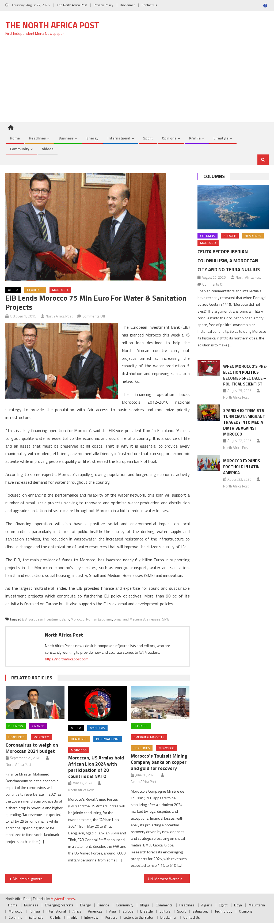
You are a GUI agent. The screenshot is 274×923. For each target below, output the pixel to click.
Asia (112, 911)
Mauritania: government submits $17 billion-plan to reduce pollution (32, 879)
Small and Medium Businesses (137, 619)
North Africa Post (59, 316)
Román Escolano (99, 619)
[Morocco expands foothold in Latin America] (208, 463)
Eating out (200, 911)
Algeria (206, 905)
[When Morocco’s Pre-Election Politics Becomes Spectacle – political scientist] (208, 368)
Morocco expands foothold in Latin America (241, 467)
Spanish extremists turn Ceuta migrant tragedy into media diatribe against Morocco (244, 422)
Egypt (223, 905)
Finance (38, 726)
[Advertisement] (137, 82)
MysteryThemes (63, 898)
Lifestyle (221, 138)
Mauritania (257, 905)
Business (66, 138)
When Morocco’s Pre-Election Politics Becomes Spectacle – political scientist (245, 375)
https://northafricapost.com (66, 659)
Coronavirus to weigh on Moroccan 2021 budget (32, 748)
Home (15, 138)
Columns (214, 176)
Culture (164, 911)
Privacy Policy (103, 4)
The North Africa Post (72, 4)
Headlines (37, 138)
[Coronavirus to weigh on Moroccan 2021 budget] (35, 702)
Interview (91, 917)
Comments (164, 905)
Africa (13, 289)
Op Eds (55, 917)
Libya (238, 905)
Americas (97, 727)
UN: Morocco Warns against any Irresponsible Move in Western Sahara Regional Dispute (169, 879)
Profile (195, 138)
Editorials (36, 917)
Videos (47, 149)
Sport (148, 138)
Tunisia (34, 911)
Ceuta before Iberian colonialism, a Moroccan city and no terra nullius (228, 260)
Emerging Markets (149, 737)
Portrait (111, 917)
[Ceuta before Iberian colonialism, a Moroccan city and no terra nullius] (232, 207)
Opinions (169, 138)
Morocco (60, 289)
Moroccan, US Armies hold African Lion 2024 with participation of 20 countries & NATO (96, 767)
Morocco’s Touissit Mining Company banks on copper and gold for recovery (159, 762)
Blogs (144, 905)
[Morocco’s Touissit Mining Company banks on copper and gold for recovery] (160, 702)
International (119, 138)
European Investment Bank (48, 619)
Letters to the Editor (138, 917)
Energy (92, 138)
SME (165, 619)
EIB (24, 619)
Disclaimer (127, 4)
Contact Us (149, 4)
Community (19, 149)
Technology (223, 911)
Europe (230, 235)
